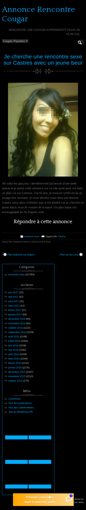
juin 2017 (13, 292)
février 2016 (14, 363)
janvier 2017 (15, 314)
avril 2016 (13, 354)
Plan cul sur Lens (69, 254)
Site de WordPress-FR (21, 412)
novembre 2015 (16, 376)
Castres (62, 236)
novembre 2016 (16, 323)
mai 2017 (13, 296)
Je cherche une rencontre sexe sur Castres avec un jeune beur (43, 59)
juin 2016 (13, 345)
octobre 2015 (15, 380)
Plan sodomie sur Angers (21, 254)
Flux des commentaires (21, 407)
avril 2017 (13, 301)
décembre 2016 (16, 319)
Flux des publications (20, 403)
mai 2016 (13, 350)
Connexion (15, 398)
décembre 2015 (16, 372)
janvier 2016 (15, 367)
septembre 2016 (17, 332)
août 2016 (13, 336)
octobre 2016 (15, 327)
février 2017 (14, 310)
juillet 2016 (14, 341)
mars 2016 (14, 358)
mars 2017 (14, 305)
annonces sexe (31, 236)
